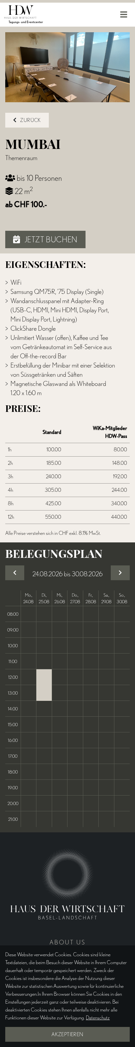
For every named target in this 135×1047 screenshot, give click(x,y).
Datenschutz (98, 1017)
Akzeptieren (67, 1034)
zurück (30, 120)
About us (67, 942)
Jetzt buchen (50, 239)
